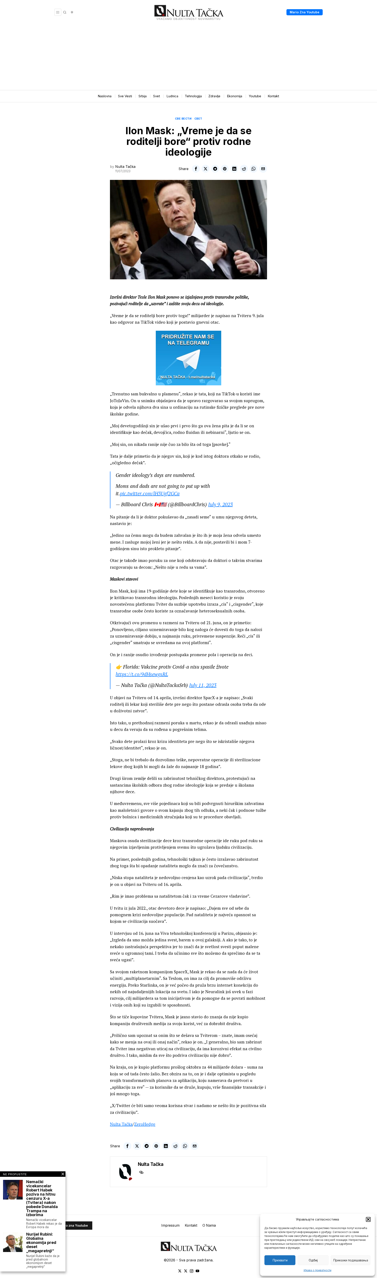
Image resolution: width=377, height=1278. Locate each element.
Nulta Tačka (125, 166)
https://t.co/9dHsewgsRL (142, 674)
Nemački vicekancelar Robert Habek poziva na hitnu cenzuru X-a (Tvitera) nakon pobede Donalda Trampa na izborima (42, 1198)
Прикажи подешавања (350, 1260)
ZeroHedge (144, 1124)
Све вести (183, 118)
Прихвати (280, 1260)
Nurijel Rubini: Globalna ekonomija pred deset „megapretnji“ (41, 1242)
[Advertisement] (188, 57)
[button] (368, 1219)
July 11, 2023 (202, 685)
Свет (198, 118)
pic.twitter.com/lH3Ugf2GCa (150, 493)
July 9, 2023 (220, 504)
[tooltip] (196, 169)
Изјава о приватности (317, 1270)
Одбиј (313, 1260)
